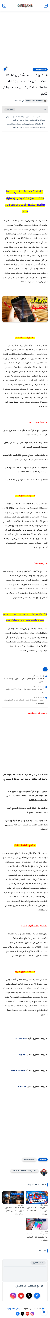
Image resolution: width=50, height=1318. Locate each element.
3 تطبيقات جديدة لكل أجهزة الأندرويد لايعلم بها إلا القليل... (24, 680)
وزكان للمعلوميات (13, 1309)
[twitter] (29, 1296)
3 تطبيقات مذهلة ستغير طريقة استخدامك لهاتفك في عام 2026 (37, 1211)
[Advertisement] (25, 41)
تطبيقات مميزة (40, 69)
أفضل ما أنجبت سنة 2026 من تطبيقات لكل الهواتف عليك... (37, 1237)
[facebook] (37, 1296)
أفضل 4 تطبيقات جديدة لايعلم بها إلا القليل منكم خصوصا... (24, 701)
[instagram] (13, 1296)
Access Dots (21, 1039)
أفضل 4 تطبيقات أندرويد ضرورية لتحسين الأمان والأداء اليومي (14, 1211)
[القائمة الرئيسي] (46, 6)
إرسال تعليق (38, 1263)
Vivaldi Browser (18, 1071)
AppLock (22, 1087)
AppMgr (22, 1055)
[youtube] (21, 1296)
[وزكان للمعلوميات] (25, 5)
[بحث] (4, 6)
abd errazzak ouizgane (34, 101)
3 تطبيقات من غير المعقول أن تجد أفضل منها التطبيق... (25, 691)
